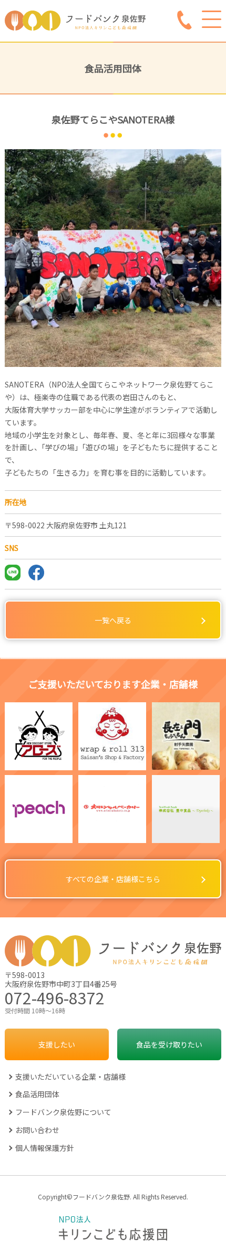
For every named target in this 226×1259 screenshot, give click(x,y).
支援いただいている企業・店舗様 (70, 1076)
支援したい (56, 1044)
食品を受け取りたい (169, 1044)
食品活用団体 (37, 1094)
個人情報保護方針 (44, 1147)
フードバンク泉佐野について (63, 1112)
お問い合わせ (37, 1130)
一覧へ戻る (113, 620)
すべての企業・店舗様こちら (113, 879)
